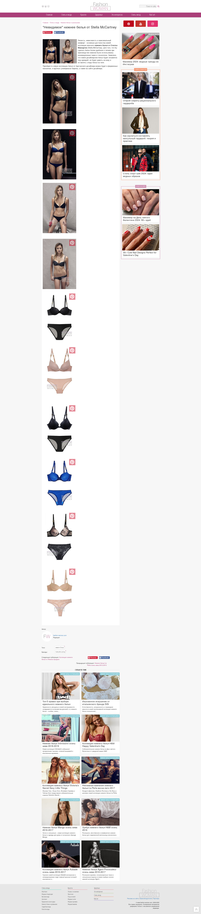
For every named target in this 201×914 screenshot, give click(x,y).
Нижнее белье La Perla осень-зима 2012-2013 (97, 664)
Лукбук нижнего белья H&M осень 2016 (99, 828)
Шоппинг (44, 899)
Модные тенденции (47, 894)
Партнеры (156, 898)
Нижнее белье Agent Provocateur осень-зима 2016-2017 (99, 870)
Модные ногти (154, 34)
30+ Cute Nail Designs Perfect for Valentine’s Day (139, 253)
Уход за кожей (71, 897)
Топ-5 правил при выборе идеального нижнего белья (56, 702)
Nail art (152, 14)
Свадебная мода (46, 907)
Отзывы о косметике (73, 892)
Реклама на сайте (133, 898)
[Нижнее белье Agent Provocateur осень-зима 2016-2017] (100, 853)
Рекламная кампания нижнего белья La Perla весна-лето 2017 (98, 786)
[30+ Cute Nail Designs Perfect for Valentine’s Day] (140, 237)
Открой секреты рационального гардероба (139, 101)
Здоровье (99, 14)
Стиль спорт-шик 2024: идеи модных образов (137, 174)
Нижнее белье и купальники (70, 22)
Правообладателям (146, 898)
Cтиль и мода (66, 14)
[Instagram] (48, 6)
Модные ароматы (72, 902)
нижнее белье (59, 647)
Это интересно (117, 14)
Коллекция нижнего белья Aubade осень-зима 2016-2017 (60, 870)
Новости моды (46, 909)
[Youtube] (45, 6)
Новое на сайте (140, 186)
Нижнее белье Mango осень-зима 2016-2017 (60, 828)
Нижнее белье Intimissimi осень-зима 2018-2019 (59, 744)
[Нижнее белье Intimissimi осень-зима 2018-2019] (61, 728)
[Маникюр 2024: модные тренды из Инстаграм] (140, 46)
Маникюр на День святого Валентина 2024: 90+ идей (137, 218)
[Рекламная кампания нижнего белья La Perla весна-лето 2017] (100, 770)
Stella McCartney (60, 651)
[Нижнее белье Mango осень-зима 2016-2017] (61, 812)
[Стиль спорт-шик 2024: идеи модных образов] (140, 158)
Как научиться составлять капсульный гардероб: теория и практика (139, 138)
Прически (70, 894)
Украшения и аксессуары (48, 902)
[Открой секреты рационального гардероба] (140, 85)
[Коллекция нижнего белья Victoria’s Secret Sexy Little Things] (61, 770)
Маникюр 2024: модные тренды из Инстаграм (140, 62)
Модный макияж (72, 904)
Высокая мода (45, 897)
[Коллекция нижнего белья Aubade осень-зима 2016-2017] (61, 853)
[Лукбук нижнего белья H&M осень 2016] (100, 812)
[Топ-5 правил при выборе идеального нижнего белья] (61, 686)
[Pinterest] (43, 6)
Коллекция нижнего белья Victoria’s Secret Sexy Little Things (61, 786)
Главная (49, 14)
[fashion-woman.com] (100, 10)
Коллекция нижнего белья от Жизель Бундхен (57, 658)
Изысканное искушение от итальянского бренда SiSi (96, 702)
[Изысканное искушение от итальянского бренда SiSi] (100, 686)
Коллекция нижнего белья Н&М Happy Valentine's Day (98, 744)
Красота (83, 14)
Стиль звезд (135, 14)
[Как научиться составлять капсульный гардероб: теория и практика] (140, 120)
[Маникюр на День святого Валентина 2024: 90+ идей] (140, 202)
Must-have (44, 892)
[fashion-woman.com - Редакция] (47, 636)
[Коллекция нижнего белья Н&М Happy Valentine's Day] (100, 728)
